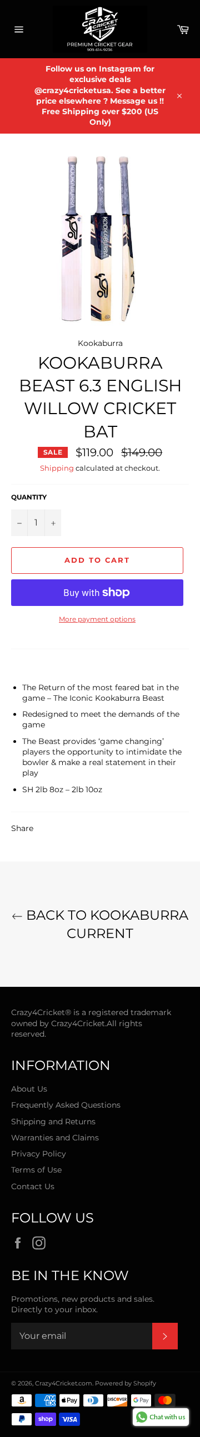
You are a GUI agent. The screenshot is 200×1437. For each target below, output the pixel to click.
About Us (29, 1089)
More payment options (97, 619)
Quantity (29, 497)
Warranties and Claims (55, 1138)
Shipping (57, 467)
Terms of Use (36, 1170)
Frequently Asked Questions (66, 1105)
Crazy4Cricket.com (63, 1383)
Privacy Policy (38, 1154)
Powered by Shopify (125, 1383)
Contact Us (32, 1186)
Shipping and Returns (53, 1122)
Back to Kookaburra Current (105, 924)
